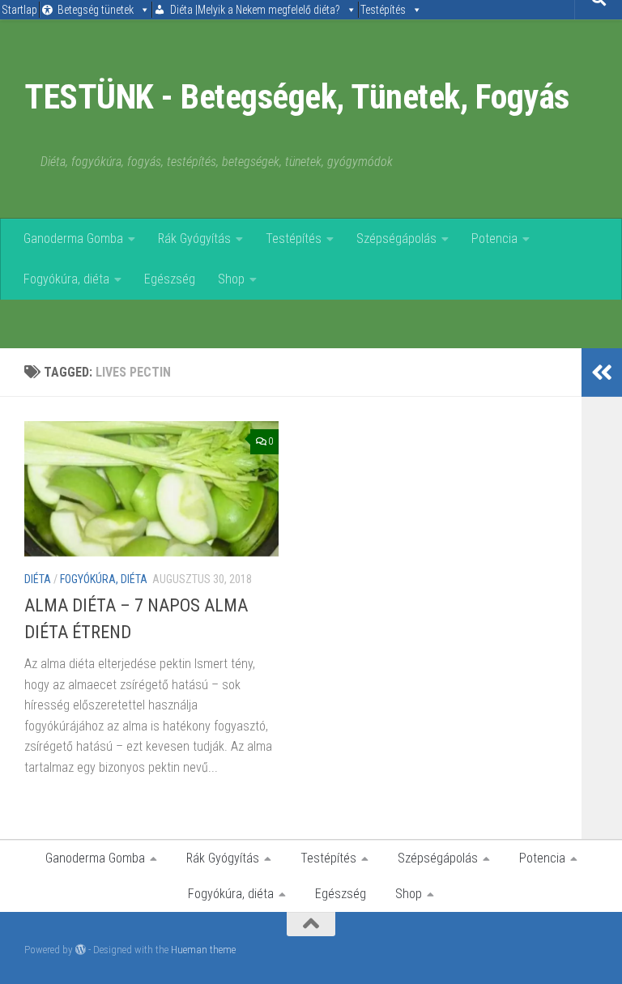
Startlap (19, 9)
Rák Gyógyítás (194, 238)
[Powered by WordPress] (80, 949)
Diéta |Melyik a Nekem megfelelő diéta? (255, 9)
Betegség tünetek (96, 9)
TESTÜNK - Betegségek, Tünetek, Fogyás (296, 97)
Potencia (494, 238)
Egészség (169, 279)
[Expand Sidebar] (602, 372)
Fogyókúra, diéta (66, 279)
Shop (231, 279)
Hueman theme (203, 950)
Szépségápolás (396, 238)
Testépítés (383, 9)
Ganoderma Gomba (73, 238)
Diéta (37, 579)
